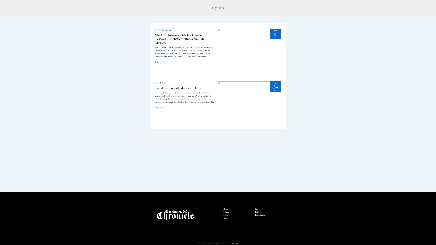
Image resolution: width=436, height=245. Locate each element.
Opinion (226, 218)
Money (226, 215)
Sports (257, 209)
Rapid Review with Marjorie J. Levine (179, 88)
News (225, 209)
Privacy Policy (234, 243)
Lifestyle (258, 212)
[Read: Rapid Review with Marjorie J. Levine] (249, 102)
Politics (226, 212)
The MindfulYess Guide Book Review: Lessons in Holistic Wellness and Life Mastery (180, 38)
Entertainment (260, 215)
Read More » (160, 62)
